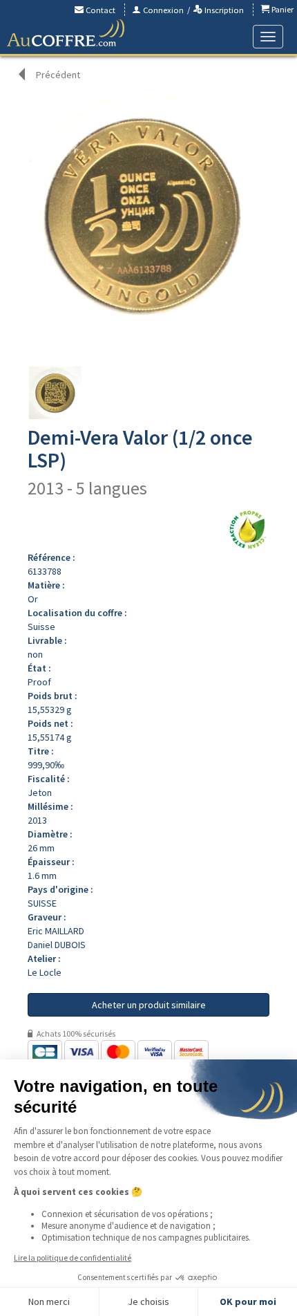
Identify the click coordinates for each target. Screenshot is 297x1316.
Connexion (162, 10)
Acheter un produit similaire (149, 1005)
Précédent (58, 74)
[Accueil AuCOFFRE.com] (65, 33)
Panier (281, 9)
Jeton (40, 792)
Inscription (223, 10)
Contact (99, 10)
